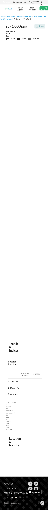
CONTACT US (10, 488)
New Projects (32, 9)
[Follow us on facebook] (30, 485)
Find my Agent (20, 9)
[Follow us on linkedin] (36, 485)
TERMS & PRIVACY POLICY (16, 493)
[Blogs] (8, 8)
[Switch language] (6, 2)
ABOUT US (8, 484)
